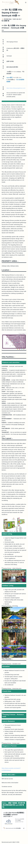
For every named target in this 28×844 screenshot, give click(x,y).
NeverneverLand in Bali (8, 842)
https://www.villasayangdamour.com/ (16, 88)
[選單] (25, 2)
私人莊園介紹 (5, 20)
